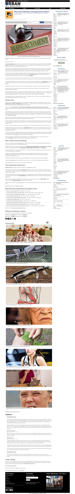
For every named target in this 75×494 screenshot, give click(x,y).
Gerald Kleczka (28, 107)
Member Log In (26, 1)
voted (19, 143)
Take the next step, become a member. (33, 482)
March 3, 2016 (7, 216)
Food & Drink (37, 8)
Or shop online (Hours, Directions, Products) (54, 489)
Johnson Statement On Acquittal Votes (13, 195)
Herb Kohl (11, 138)
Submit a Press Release (10, 483)
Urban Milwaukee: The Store (56, 473)
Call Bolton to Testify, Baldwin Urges (12, 199)
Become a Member (61, 57)
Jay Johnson (45, 107)
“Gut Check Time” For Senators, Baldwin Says (14, 200)
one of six (12, 153)
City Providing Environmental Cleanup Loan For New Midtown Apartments (63, 49)
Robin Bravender (8, 19)
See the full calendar (56, 208)
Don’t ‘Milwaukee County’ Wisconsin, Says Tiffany (62, 117)
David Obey (39, 107)
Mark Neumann (8, 103)
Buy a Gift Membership (57, 65)
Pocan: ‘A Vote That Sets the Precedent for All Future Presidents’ (18, 205)
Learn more (30, 213)
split (32, 175)
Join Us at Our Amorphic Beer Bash (11, 1)
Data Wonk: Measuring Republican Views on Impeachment (17, 202)
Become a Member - (21, 1)
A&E (50, 8)
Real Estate (11, 8)
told (40, 82)
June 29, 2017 (7, 214)
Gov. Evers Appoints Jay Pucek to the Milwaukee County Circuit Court (63, 149)
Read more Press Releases (58, 103)
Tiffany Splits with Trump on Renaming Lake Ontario (63, 23)
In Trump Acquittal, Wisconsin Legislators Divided (15, 192)
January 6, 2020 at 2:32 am (12, 452)
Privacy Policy (8, 482)
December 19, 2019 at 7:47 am (12, 431)
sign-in (17, 468)
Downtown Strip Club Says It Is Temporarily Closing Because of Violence (64, 39)
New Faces (61, 146)
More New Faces (56, 178)
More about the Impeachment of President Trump (21, 188)
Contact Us (22, 470)
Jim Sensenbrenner (11, 64)
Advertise (7, 478)
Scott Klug (14, 103)
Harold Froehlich (36, 147)
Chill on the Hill (59, 200)
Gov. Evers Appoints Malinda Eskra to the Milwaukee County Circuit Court (63, 160)
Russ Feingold (26, 127)
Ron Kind (23, 107)
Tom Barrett (34, 107)
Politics (24, 8)
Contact (7, 480)
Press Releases (61, 69)
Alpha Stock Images (36, 56)
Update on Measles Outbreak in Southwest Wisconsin (63, 71)
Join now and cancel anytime (10, 465)
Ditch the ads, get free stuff (30, 483)
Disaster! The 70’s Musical (61, 189)
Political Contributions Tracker (15, 211)
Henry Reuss (48, 146)
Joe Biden (31, 75)
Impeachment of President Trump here (18, 207)
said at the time (12, 160)
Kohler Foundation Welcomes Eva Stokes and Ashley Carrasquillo (63, 172)
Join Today (61, 62)
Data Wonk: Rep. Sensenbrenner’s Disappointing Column (16, 204)
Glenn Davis (43, 147)
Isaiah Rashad (59, 205)
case (15, 68)
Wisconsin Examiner (15, 19)
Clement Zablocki (42, 146)
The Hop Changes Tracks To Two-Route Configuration (63, 125)
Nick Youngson (25, 56)
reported (16, 134)
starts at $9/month (26, 463)
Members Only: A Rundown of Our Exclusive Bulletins (63, 14)
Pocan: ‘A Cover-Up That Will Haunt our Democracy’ (15, 194)
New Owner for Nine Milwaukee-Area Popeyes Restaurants (63, 108)
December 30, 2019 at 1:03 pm (12, 438)
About (7, 477)
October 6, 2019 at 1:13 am (12, 417)
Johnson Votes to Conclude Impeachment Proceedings (16, 197)
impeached (29, 167)
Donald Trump (33, 74)
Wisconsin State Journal (11, 115)
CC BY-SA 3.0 (30, 56)
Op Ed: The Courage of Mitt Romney (13, 190)
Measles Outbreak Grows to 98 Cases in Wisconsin (63, 30)
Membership (63, 8)
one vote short (19, 182)
